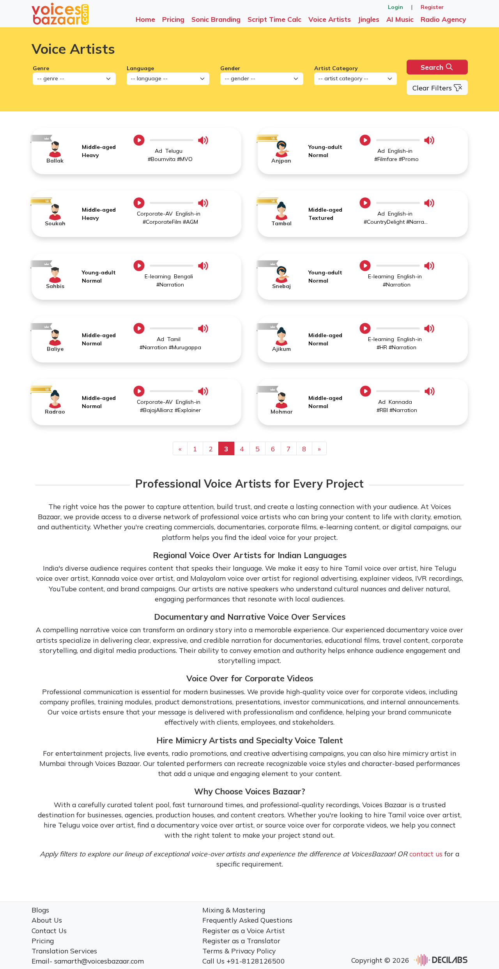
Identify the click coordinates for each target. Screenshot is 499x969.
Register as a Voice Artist (243, 930)
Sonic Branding (216, 19)
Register (432, 7)
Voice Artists (329, 19)
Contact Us (49, 930)
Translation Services (64, 950)
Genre (41, 68)
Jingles (368, 19)
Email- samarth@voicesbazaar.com (88, 961)
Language (140, 68)
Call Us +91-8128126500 (243, 961)
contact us (425, 853)
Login (395, 7)
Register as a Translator (241, 940)
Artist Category (336, 68)
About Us (47, 920)
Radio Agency (443, 19)
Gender (230, 68)
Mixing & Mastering (233, 909)
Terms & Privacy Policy (239, 950)
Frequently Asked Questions (247, 920)
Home (145, 19)
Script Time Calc (274, 19)
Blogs (40, 909)
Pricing (173, 19)
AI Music (400, 19)
